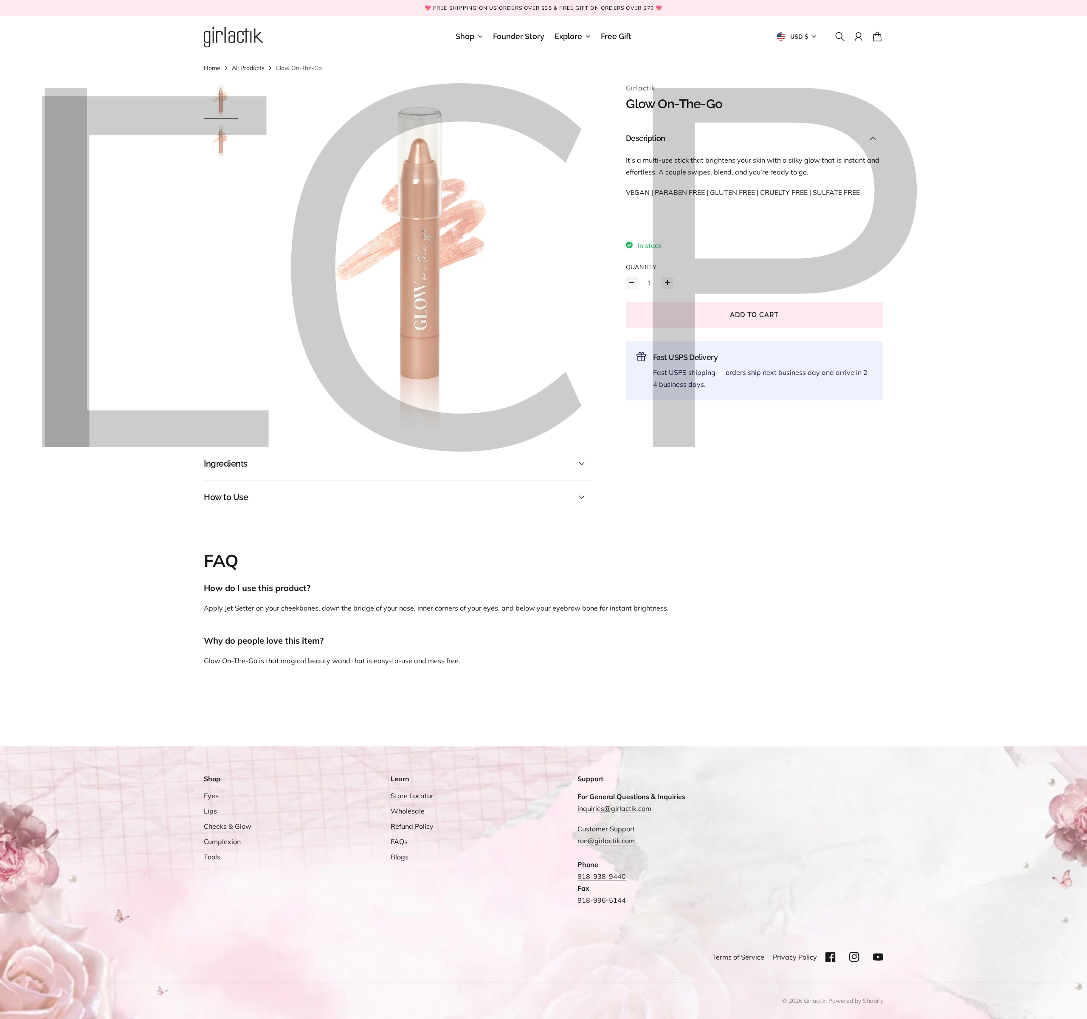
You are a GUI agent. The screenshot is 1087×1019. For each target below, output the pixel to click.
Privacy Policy (795, 957)
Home (212, 68)
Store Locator (412, 795)
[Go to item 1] (221, 100)
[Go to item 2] (221, 141)
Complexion (222, 841)
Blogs (399, 857)
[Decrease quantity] (632, 283)
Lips (210, 811)
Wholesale (408, 811)
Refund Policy (412, 826)
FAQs (399, 841)
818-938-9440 (601, 876)
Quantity (641, 267)
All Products (248, 68)
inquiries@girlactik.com (614, 808)
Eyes (211, 795)
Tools (212, 857)
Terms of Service (738, 957)
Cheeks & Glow (227, 826)
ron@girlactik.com (606, 840)
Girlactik (640, 88)
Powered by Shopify (855, 1001)
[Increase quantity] (667, 283)
